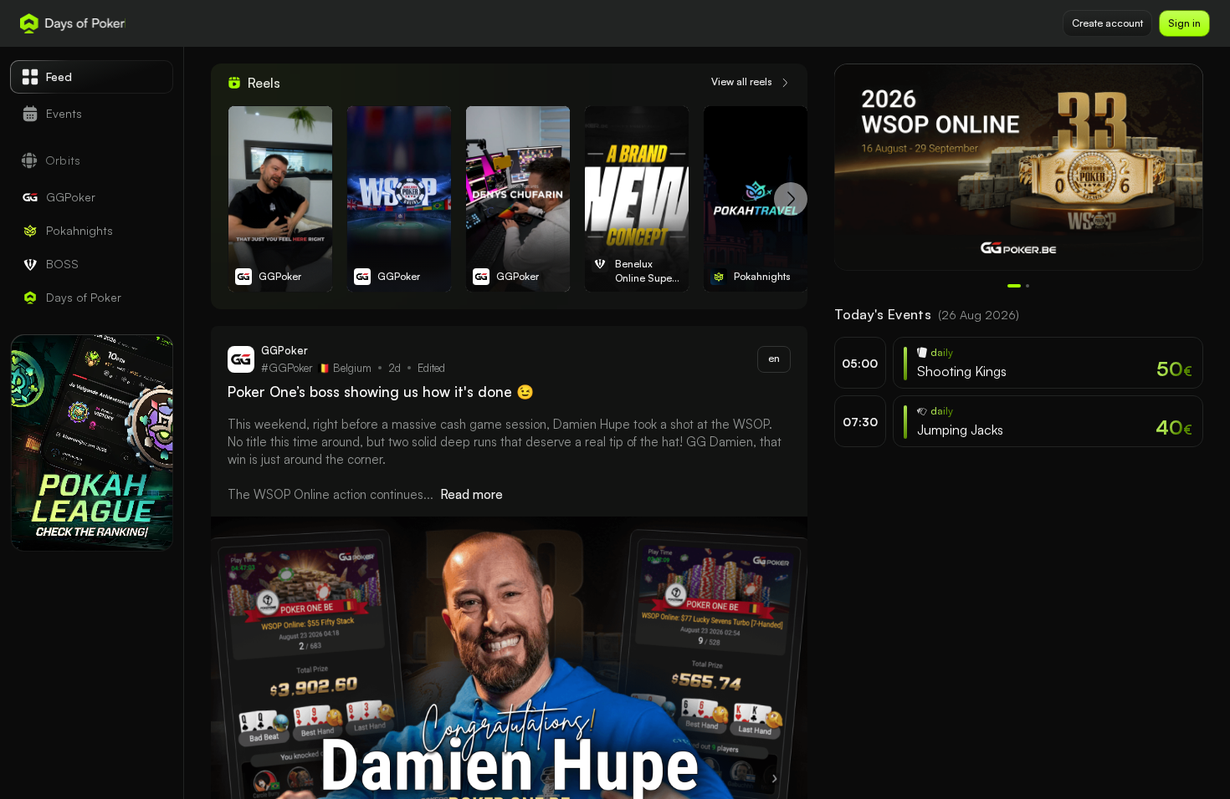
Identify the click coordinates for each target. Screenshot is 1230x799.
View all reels (741, 81)
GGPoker (280, 276)
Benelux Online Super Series (645, 271)
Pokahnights (762, 276)
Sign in (1184, 23)
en (774, 358)
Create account (1107, 23)
